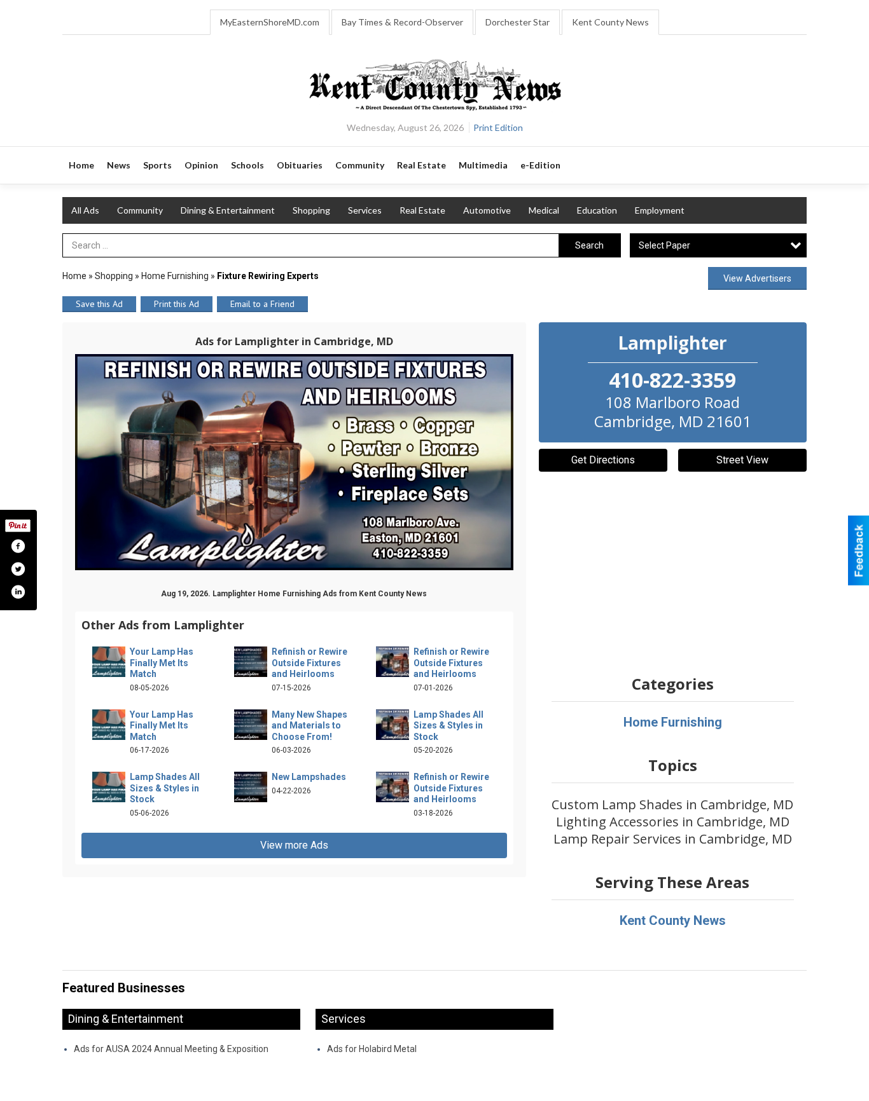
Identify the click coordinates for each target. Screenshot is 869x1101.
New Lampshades (309, 777)
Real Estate (422, 210)
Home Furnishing (175, 276)
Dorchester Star (517, 22)
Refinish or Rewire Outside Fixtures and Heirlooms (309, 662)
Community (140, 210)
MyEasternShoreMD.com (269, 22)
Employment (660, 210)
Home (74, 276)
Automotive (487, 210)
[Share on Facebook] (18, 546)
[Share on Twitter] (18, 569)
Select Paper (664, 245)
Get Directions (603, 460)
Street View (742, 460)
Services (365, 210)
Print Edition (498, 127)
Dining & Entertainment (228, 210)
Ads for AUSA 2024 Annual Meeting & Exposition (171, 1049)
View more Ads (294, 845)
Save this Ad (99, 304)
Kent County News (610, 22)
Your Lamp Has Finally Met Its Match (161, 662)
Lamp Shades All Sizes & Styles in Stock (448, 725)
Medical (544, 210)
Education (597, 210)
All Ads (85, 210)
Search (589, 245)
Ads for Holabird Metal (372, 1049)
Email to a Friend (262, 304)
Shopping (311, 210)
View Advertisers (757, 278)
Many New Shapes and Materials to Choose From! (309, 725)
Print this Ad (176, 304)
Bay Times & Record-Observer (402, 22)
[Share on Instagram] (18, 592)
